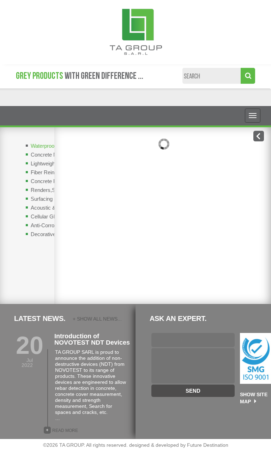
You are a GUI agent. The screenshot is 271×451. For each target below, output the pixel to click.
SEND (193, 391)
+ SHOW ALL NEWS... (97, 319)
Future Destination (207, 445)
